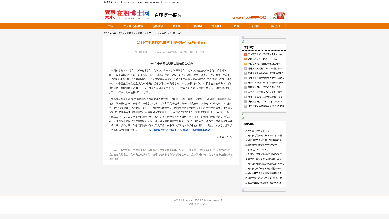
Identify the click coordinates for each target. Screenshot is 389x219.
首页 (110, 26)
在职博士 (118, 2)
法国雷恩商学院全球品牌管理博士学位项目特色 (267, 159)
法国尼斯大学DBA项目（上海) (262, 59)
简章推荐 (249, 47)
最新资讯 (249, 124)
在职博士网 (141, 52)
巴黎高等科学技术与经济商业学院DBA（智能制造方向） (274, 73)
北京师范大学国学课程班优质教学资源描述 (265, 154)
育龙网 (110, 2)
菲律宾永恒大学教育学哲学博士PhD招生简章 (269, 78)
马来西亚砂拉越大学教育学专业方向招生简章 (269, 92)
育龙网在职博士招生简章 (161, 130)
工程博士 (236, 26)
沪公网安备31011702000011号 (209, 200)
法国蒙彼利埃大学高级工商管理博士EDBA (268, 87)
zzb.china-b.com (157, 52)
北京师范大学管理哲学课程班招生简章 (266, 106)
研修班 (141, 2)
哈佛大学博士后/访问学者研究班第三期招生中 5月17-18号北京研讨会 (277, 178)
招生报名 (197, 26)
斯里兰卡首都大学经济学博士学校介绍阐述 (265, 183)
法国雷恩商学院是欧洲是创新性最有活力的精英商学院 (270, 140)
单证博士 (256, 26)
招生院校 (158, 26)
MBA (167, 2)
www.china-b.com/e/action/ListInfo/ (194, 130)
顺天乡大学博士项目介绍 (257, 131)
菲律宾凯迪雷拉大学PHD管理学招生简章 (267, 68)
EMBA (126, 2)
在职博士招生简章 (133, 26)
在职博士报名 (174, 33)
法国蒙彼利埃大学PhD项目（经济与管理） (268, 101)
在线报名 (276, 26)
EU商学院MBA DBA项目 (257, 150)
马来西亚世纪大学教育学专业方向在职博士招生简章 (272, 54)
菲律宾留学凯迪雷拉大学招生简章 (261, 145)
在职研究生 (150, 2)
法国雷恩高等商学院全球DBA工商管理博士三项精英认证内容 (274, 135)
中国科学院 (160, 33)
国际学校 (175, 2)
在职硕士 (160, 2)
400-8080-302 (255, 17)
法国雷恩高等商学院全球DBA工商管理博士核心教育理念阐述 (274, 164)
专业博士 (217, 26)
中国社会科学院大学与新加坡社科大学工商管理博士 (269, 173)
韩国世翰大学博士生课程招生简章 (264, 64)
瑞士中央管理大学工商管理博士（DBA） (267, 83)
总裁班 (134, 2)
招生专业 (178, 26)
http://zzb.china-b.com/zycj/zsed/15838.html (161, 143)
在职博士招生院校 (144, 33)
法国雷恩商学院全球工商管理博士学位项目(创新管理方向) (272, 168)
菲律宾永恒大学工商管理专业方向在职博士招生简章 (272, 97)
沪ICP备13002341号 (198, 204)
